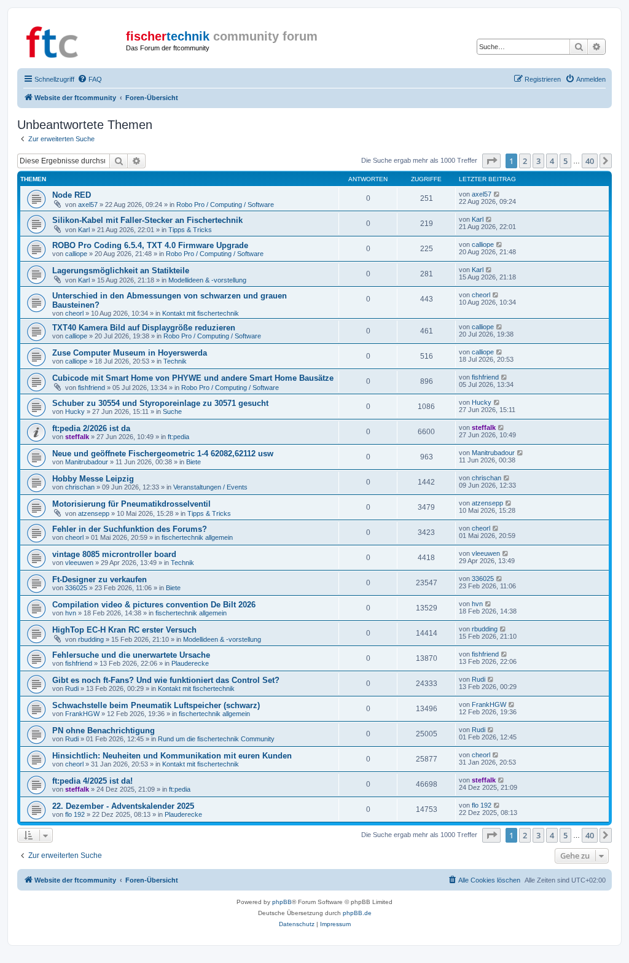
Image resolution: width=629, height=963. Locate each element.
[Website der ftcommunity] (73, 40)
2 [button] (525, 160)
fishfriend (91, 387)
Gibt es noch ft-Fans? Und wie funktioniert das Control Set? (165, 680)
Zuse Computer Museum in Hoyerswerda (129, 352)
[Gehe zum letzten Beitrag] (497, 194)
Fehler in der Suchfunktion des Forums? (129, 529)
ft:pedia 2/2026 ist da (91, 428)
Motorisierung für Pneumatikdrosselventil (131, 504)
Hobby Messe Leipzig (93, 478)
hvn (70, 613)
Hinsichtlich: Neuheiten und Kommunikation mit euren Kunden (172, 755)
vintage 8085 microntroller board (114, 554)
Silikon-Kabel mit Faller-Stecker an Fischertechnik (147, 220)
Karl (84, 229)
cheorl (74, 313)
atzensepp (93, 513)
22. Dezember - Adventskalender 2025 (123, 806)
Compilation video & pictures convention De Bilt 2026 (154, 604)
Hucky (75, 411)
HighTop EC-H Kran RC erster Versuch (124, 629)
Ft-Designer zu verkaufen (99, 579)
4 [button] (552, 160)
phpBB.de (357, 913)
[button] (491, 161)
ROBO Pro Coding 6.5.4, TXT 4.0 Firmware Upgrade (150, 245)
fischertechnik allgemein (197, 537)
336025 (76, 587)
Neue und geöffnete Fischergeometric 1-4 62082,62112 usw (162, 453)
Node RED (71, 195)
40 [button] (589, 160)
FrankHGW (82, 713)
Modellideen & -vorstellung (207, 280)
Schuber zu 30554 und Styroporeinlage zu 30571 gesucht (160, 403)
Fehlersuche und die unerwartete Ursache (131, 655)
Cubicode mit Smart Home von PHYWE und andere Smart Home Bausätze (193, 378)
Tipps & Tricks (190, 229)
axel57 (88, 204)
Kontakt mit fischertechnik (200, 313)
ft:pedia (178, 436)
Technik (175, 361)
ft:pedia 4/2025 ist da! (92, 781)
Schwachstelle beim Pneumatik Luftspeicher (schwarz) (156, 705)
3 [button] (538, 160)
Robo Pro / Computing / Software (225, 204)
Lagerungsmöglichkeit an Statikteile (120, 270)
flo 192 (75, 814)
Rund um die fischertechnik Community (216, 739)
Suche (172, 411)
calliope (76, 253)
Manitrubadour (86, 462)
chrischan (80, 487)
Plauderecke (190, 663)
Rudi (72, 688)
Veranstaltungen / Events (210, 487)
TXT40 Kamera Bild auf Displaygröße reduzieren (143, 327)
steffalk (77, 436)
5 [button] (565, 160)
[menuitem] (89, 79)
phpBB (282, 902)
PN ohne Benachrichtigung (103, 730)
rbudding (91, 639)
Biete (193, 462)
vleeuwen (79, 562)
